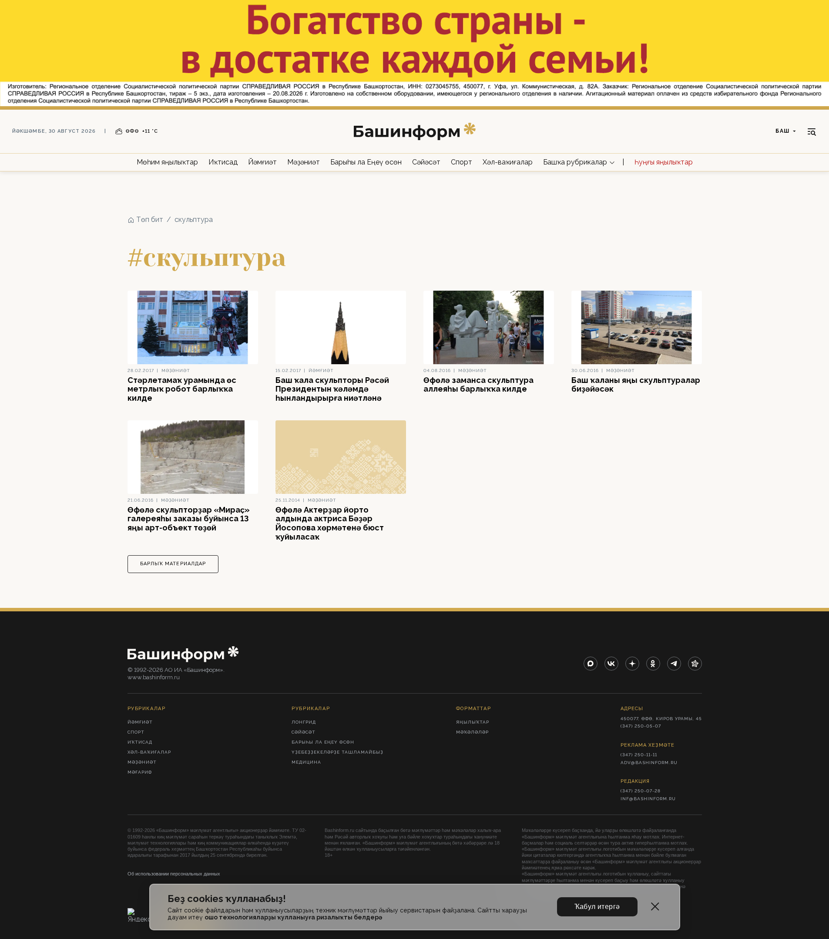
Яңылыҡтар (472, 722)
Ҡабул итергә (597, 907)
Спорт (461, 162)
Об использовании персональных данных (174, 873)
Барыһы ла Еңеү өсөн (366, 162)
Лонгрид (304, 722)
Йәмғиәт (262, 162)
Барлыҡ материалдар (173, 564)
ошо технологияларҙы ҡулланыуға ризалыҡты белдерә (293, 917)
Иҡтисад (223, 162)
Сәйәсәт (426, 162)
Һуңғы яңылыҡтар (663, 162)
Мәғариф (140, 772)
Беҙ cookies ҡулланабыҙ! (227, 898)
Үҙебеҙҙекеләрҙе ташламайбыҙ (337, 752)
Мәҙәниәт (303, 162)
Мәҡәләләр (472, 732)
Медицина (306, 762)
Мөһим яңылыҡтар (167, 162)
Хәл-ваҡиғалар (508, 162)
